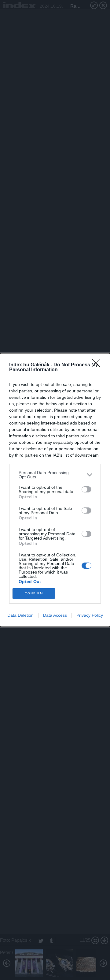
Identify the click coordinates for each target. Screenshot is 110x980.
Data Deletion (20, 615)
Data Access (55, 615)
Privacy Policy (89, 615)
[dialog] (55, 490)
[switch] (86, 489)
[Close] (98, 365)
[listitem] (55, 474)
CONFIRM (34, 593)
